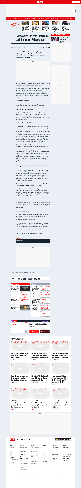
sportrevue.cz (43, 303)
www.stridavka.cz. (20, 235)
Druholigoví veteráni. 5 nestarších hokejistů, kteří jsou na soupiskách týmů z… (36, 301)
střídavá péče (25, 272)
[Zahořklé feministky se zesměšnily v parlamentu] (25, 295)
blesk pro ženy (43, 316)
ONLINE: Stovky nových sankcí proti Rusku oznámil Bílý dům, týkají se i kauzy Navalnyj (25, 29)
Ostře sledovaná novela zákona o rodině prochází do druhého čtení (15, 288)
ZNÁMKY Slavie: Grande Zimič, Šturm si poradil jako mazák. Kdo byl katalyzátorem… (36, 307)
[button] (59, 439)
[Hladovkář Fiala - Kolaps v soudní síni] (25, 301)
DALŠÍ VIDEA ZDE (45, 321)
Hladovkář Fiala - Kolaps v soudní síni (15, 300)
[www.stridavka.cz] (20, 238)
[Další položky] (73, 18)
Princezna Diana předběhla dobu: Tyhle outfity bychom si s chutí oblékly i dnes (36, 314)
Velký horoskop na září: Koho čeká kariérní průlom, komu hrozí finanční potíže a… (36, 295)
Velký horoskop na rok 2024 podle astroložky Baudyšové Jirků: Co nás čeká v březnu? (35, 29)
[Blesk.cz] (40, 2)
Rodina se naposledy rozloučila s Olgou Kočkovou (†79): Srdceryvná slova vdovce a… (66, 29)
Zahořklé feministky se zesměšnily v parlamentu (15, 294)
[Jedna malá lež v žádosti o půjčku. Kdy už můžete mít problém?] (25, 307)
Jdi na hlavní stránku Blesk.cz (58, 34)
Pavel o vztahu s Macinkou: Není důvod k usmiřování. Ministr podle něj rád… (36, 288)
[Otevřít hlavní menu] (2, 2)
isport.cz (42, 309)
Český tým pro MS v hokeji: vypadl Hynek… (64, 39)
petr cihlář (31, 272)
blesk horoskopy (44, 297)
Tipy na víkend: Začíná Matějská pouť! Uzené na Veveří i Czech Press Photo (45, 28)
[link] (17, 439)
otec (17, 272)
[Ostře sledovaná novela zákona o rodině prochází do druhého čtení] (25, 288)
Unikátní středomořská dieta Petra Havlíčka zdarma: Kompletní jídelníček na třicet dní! (55, 30)
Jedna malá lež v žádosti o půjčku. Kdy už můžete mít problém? (15, 307)
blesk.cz (42, 290)
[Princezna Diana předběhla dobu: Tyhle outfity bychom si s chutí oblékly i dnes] (45, 314)
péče (20, 272)
